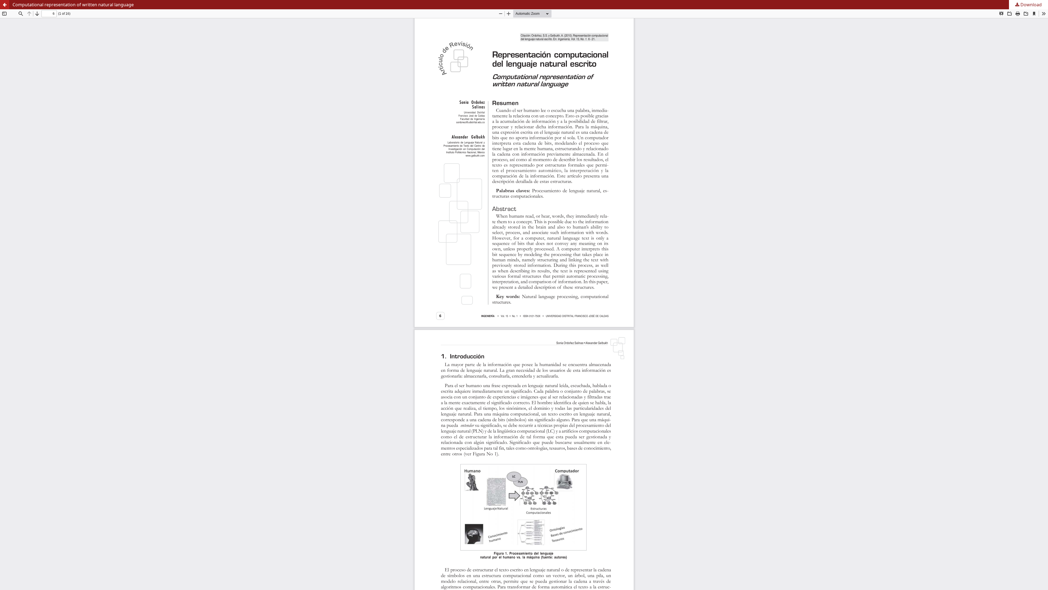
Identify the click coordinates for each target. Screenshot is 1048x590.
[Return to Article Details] (4, 4)
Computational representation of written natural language (73, 5)
